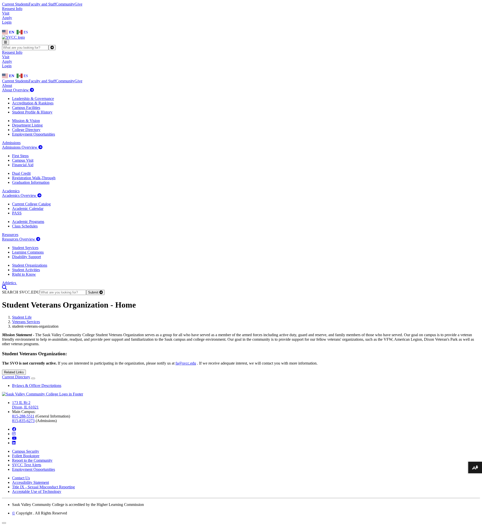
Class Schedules (25, 226)
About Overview (16, 90)
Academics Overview (19, 195)
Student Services (25, 248)
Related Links (14, 372)
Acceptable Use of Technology (36, 491)
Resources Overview (19, 239)
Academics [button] (11, 191)
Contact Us (21, 478)
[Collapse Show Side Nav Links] (33, 378)
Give (78, 4)
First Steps (20, 156)
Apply (7, 18)
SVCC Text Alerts (26, 465)
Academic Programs (28, 221)
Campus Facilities (26, 107)
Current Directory (16, 377)
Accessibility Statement (30, 482)
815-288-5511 (23, 416)
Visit (5, 13)
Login (7, 22)
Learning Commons (28, 252)
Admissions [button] (11, 143)
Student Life (22, 317)
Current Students (15, 4)
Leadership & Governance (33, 98)
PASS (17, 213)
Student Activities (26, 270)
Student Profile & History (32, 112)
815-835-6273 (23, 421)
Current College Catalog (31, 204)
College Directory (26, 130)
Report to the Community (32, 460)
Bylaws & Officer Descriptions (36, 385)
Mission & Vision (26, 121)
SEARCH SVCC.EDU (21, 292)
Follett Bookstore (25, 456)
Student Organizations (29, 265)
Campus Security (25, 451)
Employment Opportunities (33, 134)
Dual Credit (21, 173)
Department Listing (27, 125)
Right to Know (24, 274)
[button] (4, 287)
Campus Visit (22, 160)
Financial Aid (22, 165)
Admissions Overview (20, 147)
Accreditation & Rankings (32, 103)
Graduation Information (30, 182)
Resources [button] (10, 234)
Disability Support (26, 257)
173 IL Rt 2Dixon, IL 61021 (25, 404)
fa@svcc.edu (185, 363)
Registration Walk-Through (33, 178)
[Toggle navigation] (5, 42)
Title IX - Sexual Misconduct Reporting (43, 487)
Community (65, 4)
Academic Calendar (27, 208)
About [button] (7, 85)
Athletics (9, 283)
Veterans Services (26, 322)
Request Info (12, 9)
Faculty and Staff (42, 4)
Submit (93, 292)
